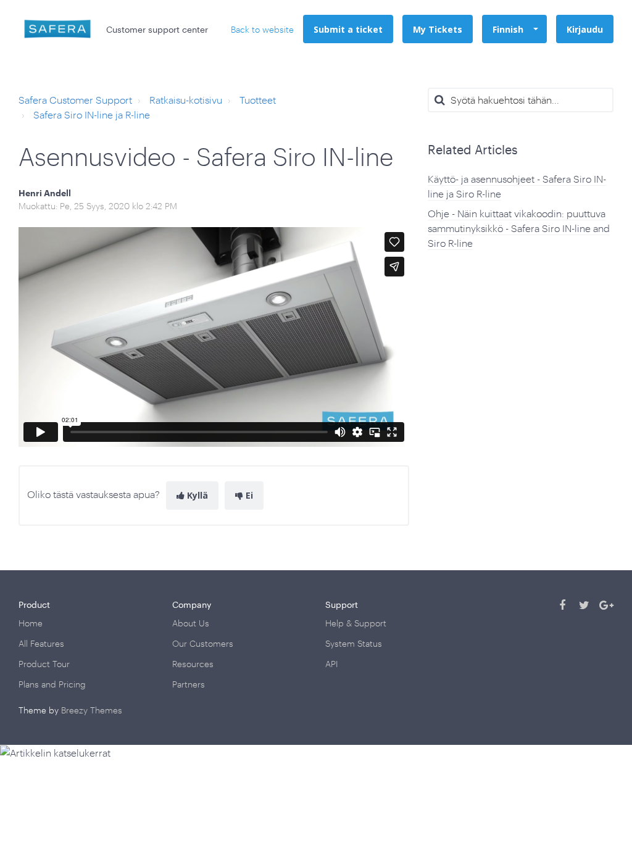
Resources (193, 663)
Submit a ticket (348, 29)
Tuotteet (257, 100)
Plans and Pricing (52, 684)
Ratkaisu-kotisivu (185, 100)
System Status (353, 643)
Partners (188, 684)
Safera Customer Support (75, 100)
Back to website (262, 29)
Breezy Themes (91, 710)
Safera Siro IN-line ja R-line (91, 114)
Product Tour (44, 663)
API (331, 663)
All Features (41, 643)
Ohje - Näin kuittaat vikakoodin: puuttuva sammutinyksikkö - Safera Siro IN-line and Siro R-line (519, 228)
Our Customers (202, 643)
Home (31, 623)
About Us (190, 623)
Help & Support (355, 623)
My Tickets (437, 29)
